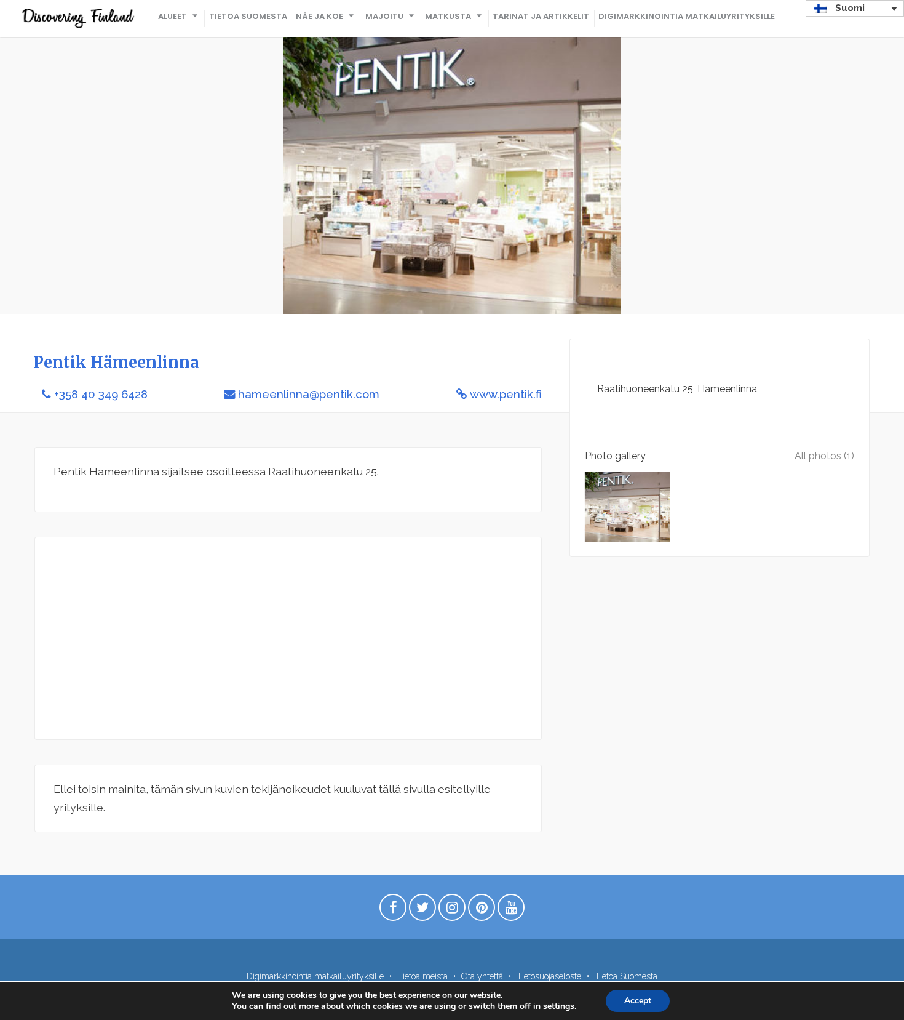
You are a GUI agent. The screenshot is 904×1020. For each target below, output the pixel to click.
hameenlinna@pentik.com (308, 394)
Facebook (393, 910)
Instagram (452, 910)
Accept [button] (637, 1000)
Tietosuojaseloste (549, 976)
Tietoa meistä (422, 976)
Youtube (511, 910)
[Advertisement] (288, 638)
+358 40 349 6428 (101, 394)
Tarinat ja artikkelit (541, 16)
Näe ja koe (319, 16)
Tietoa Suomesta (248, 16)
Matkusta (448, 16)
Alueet (172, 16)
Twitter (422, 910)
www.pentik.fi (506, 394)
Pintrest (481, 910)
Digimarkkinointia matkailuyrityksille (686, 16)
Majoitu (384, 16)
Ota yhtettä (482, 976)
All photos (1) (824, 456)
